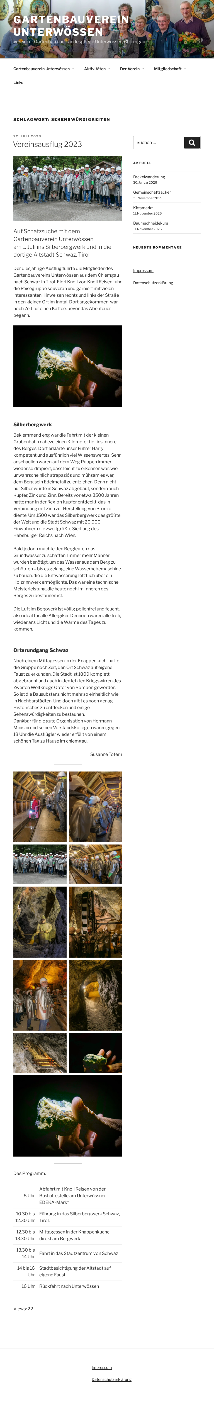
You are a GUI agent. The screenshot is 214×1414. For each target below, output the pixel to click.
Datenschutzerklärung (153, 282)
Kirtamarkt (143, 207)
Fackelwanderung (149, 176)
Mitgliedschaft (168, 68)
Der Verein (130, 68)
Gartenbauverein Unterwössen (71, 25)
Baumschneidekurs (150, 223)
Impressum (143, 270)
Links (18, 82)
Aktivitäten (95, 68)
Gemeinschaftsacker (152, 192)
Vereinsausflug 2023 (47, 144)
